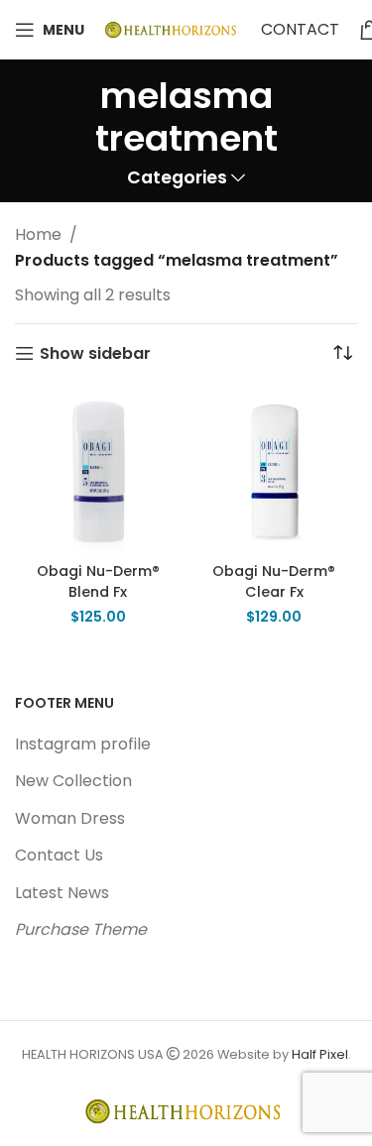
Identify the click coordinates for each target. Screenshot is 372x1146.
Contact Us (59, 855)
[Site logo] (172, 28)
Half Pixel (320, 1054)
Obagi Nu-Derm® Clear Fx (273, 581)
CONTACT (300, 29)
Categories (177, 178)
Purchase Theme (81, 929)
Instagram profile (83, 744)
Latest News (62, 892)
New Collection (73, 780)
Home (38, 234)
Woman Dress (70, 818)
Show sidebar (95, 353)
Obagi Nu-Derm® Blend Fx (98, 581)
